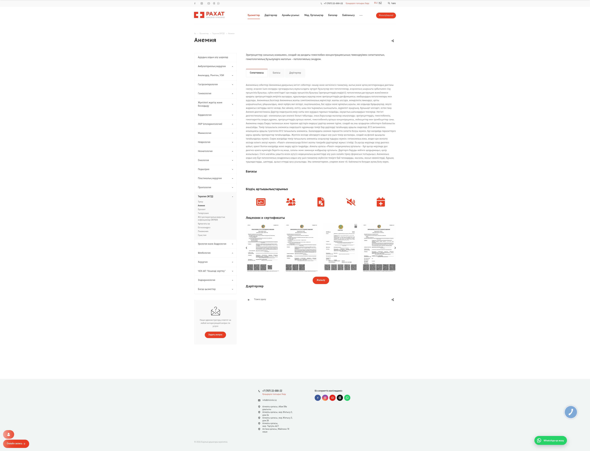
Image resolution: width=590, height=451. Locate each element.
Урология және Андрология (212, 244)
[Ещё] (361, 15)
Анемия (201, 206)
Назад (246, 248)
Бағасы (276, 73)
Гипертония (203, 213)
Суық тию (202, 235)
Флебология (204, 253)
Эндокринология (206, 280)
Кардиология (205, 115)
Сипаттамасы (257, 73)
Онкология (203, 160)
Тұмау (200, 202)
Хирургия (203, 262)
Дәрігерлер (295, 73)
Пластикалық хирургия (210, 178)
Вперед (395, 248)
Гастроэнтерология (208, 84)
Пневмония (203, 231)
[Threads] (214, 3)
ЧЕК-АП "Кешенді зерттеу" (212, 271)
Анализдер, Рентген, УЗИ (211, 75)
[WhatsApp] (218, 3)
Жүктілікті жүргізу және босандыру (210, 104)
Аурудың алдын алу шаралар (213, 57)
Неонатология (205, 151)
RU (375, 3)
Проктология (204, 187)
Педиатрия (203, 169)
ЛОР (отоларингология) (210, 124)
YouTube (332, 398)
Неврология (204, 142)
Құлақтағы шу (204, 224)
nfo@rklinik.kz (270, 400)
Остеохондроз (204, 228)
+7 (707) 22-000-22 (333, 3)
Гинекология (204, 94)
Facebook (318, 398)
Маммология (204, 133)
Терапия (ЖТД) (205, 196)
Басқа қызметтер (207, 289)
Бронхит (202, 210)
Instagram (325, 398)
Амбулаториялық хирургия (212, 66)
